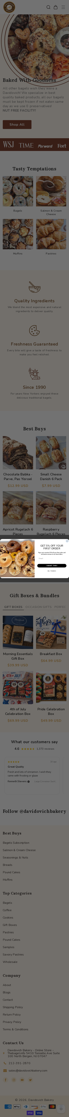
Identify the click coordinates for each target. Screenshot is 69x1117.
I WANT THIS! (51, 565)
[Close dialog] (67, 541)
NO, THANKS (51, 571)
